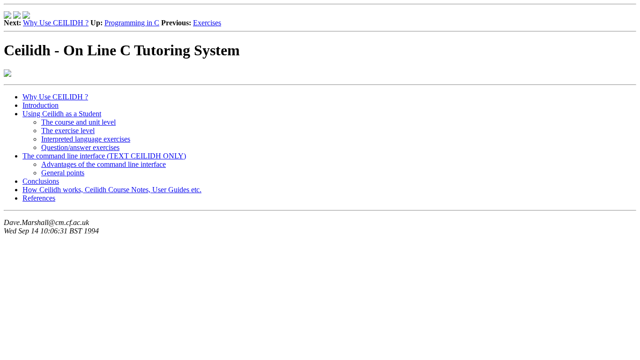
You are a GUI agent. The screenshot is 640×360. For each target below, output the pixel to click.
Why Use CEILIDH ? (56, 23)
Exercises (207, 23)
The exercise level (68, 131)
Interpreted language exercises (85, 139)
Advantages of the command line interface (103, 164)
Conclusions (40, 181)
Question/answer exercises (80, 147)
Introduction (40, 105)
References (38, 198)
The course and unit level (78, 122)
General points (62, 173)
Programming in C (131, 23)
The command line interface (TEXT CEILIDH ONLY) (104, 156)
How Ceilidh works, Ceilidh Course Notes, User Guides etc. (111, 190)
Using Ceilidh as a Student (61, 114)
